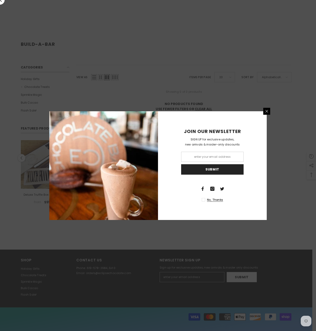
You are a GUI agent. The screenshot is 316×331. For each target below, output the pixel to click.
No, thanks (215, 200)
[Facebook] (203, 189)
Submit (212, 169)
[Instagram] (212, 189)
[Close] (266, 111)
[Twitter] (222, 189)
